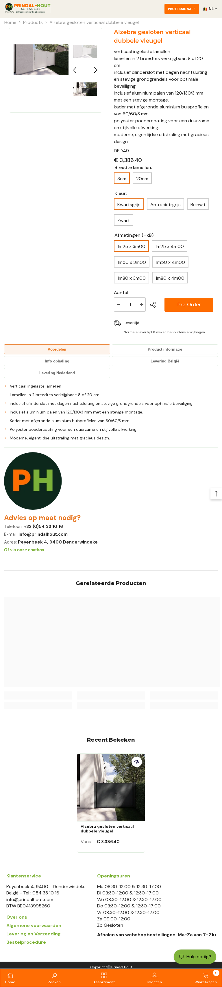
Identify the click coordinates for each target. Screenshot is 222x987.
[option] (41, 60)
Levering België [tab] (165, 361)
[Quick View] (137, 762)
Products (33, 22)
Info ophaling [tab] (57, 361)
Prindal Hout (121, 967)
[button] (74, 70)
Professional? (181, 9)
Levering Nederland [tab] (57, 373)
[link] (38, 695)
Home (10, 22)
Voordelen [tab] (57, 349)
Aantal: (121, 292)
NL (208, 9)
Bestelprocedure (26, 942)
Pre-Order (189, 304)
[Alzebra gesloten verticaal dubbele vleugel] (111, 787)
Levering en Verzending (33, 934)
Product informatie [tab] (165, 349)
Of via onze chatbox (24, 549)
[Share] (155, 305)
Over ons (16, 917)
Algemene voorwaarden (33, 925)
